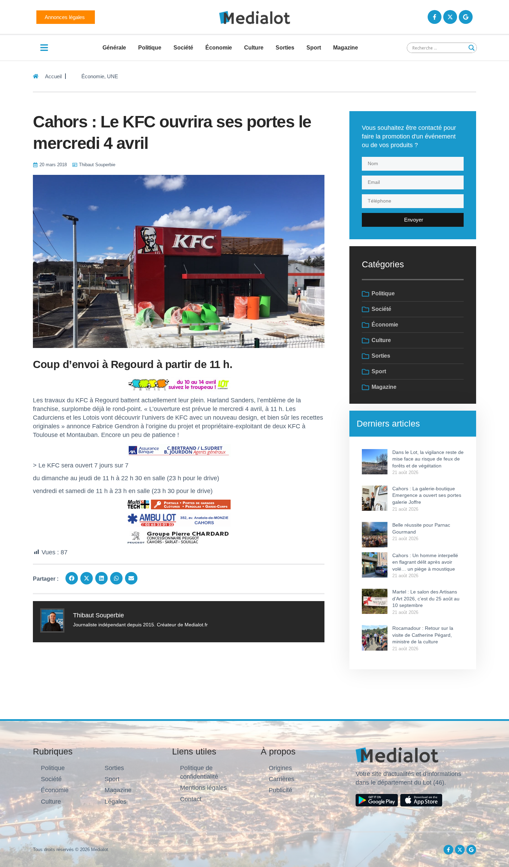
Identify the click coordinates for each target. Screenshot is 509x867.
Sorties (285, 48)
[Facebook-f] (434, 17)
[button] (71, 578)
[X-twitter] (450, 17)
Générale (114, 48)
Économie (218, 48)
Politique (149, 48)
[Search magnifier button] (471, 48)
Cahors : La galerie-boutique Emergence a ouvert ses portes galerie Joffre (426, 495)
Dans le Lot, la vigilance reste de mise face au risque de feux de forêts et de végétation (428, 458)
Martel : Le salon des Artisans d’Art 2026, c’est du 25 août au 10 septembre (425, 598)
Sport (313, 48)
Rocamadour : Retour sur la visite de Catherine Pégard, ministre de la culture (422, 634)
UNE (112, 76)
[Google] (466, 17)
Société (183, 48)
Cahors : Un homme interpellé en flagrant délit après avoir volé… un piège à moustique (425, 562)
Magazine (345, 48)
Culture (254, 48)
